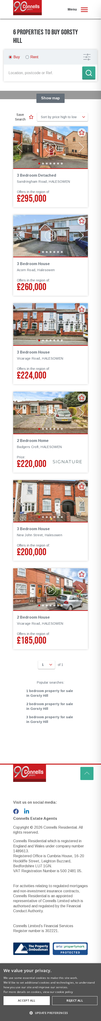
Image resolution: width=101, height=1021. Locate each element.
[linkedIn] (26, 811)
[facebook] (16, 811)
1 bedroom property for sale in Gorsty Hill (49, 693)
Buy (16, 57)
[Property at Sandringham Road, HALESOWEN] (50, 147)
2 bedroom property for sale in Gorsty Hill (49, 706)
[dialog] (50, 992)
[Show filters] (87, 57)
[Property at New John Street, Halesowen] (50, 501)
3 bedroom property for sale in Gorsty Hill (49, 719)
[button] (50, 1013)
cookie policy (64, 992)
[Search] (88, 73)
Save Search (20, 117)
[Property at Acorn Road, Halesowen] (50, 236)
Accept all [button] (26, 1001)
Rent (34, 57)
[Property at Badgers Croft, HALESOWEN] (50, 413)
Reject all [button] (74, 1001)
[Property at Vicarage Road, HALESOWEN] (50, 324)
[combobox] (43, 73)
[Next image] (81, 147)
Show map (50, 98)
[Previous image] (20, 147)
